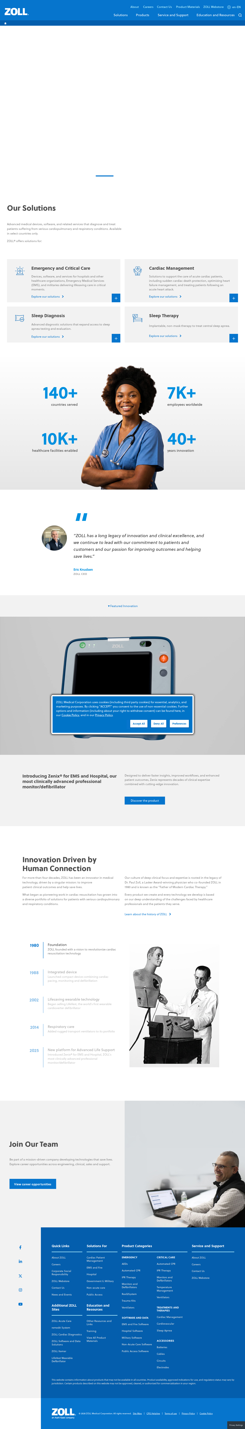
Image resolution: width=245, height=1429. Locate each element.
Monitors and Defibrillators (130, 1285)
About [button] (135, 7)
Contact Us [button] (165, 7)
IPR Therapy (129, 1277)
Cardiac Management (170, 1317)
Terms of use (171, 1413)
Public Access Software (135, 1351)
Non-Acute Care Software (137, 1344)
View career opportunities (32, 1184)
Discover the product (145, 801)
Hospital (91, 1274)
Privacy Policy (188, 1413)
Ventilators (128, 1307)
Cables (161, 1354)
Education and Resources (216, 15)
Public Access (94, 1294)
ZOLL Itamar (59, 1351)
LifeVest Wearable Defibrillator (62, 1359)
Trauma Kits (129, 1300)
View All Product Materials (96, 1339)
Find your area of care (191, 143)
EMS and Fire (94, 1267)
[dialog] (122, 715)
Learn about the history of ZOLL (146, 914)
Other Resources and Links (99, 1322)
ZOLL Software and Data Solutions (66, 1342)
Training (91, 1331)
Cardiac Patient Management (96, 1259)
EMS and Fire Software (135, 1324)
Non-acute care (96, 1288)
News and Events (62, 1294)
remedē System (61, 1327)
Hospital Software (132, 1331)
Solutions (121, 15)
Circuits (161, 1361)
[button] (234, 8)
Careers (148, 7)
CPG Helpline (153, 1413)
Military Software (132, 1338)
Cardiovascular (165, 1323)
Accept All (139, 723)
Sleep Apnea (164, 1330)
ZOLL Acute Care (61, 1321)
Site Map (137, 1413)
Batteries (162, 1347)
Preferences (179, 723)
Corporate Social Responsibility (61, 1272)
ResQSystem (129, 1294)
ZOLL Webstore (213, 7)
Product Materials (188, 7)
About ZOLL (59, 1257)
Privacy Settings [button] (236, 1425)
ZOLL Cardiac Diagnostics (67, 1334)
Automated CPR (131, 1270)
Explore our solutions (148, 143)
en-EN (236, 7)
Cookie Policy (206, 1413)
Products (142, 15)
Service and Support (173, 15)
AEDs (125, 1264)
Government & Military (100, 1281)
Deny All (159, 723)
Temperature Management (165, 1288)
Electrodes (163, 1367)
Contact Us (58, 1288)
